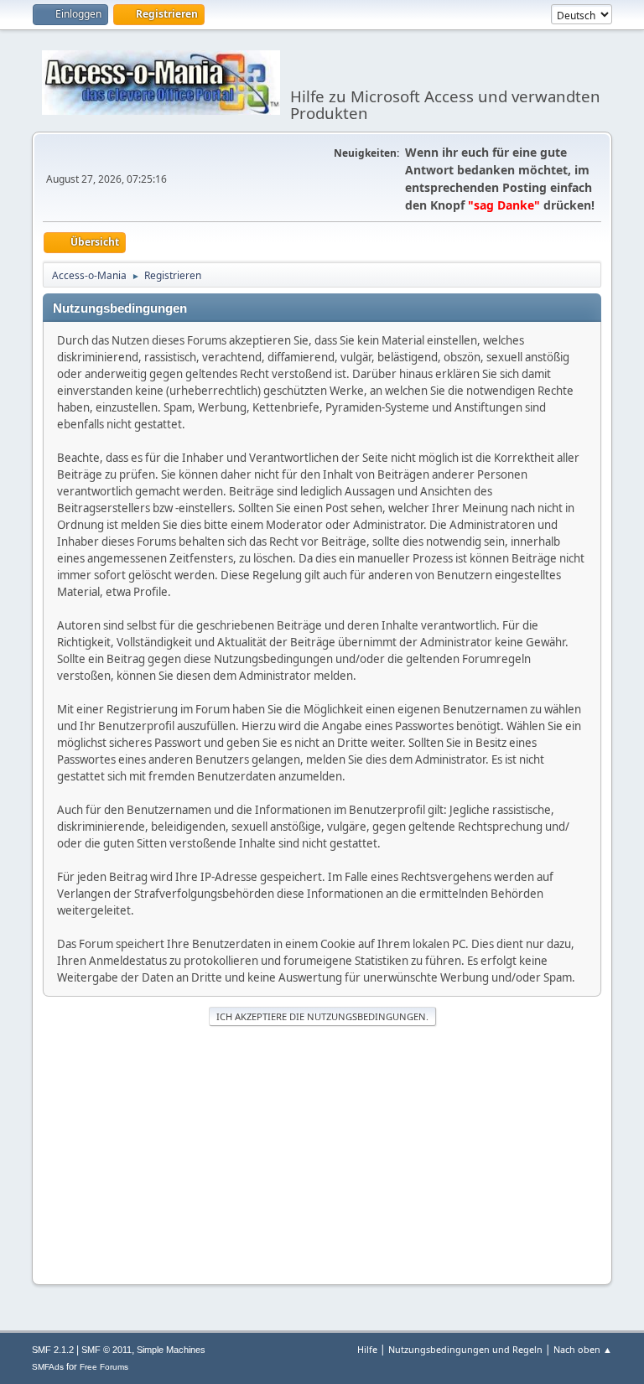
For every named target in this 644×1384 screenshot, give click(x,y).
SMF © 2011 (106, 1350)
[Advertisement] (321, 1153)
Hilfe (367, 1349)
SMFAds (48, 1366)
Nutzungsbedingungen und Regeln (465, 1349)
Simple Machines (171, 1350)
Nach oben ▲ (582, 1349)
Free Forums (104, 1366)
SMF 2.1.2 (53, 1350)
